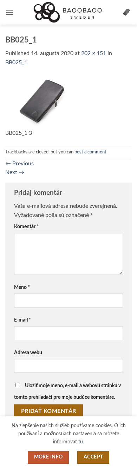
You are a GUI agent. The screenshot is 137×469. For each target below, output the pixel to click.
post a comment (90, 152)
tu (80, 441)
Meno (22, 287)
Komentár (26, 226)
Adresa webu (28, 352)
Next (14, 172)
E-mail (22, 320)
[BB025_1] (40, 102)
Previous (19, 163)
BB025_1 (16, 62)
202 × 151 (93, 53)
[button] (9, 12)
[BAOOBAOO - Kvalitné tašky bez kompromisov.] (68, 12)
